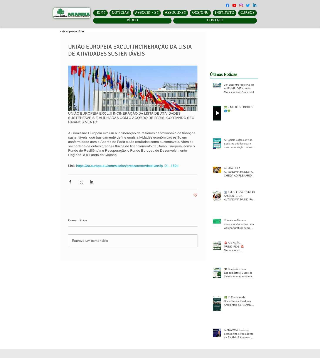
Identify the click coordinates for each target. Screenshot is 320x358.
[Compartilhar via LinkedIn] (91, 182)
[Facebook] (227, 5)
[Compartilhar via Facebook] (70, 182)
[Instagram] (241, 5)
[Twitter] (248, 5)
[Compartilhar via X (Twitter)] (81, 182)
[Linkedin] (254, 5)
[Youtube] (234, 5)
